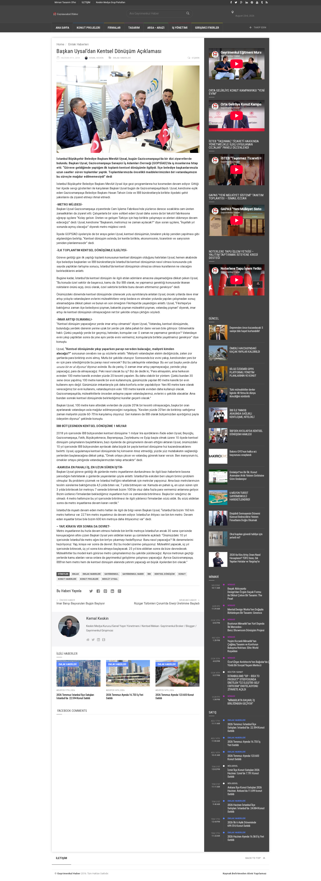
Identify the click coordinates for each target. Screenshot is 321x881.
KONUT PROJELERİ (88, 27)
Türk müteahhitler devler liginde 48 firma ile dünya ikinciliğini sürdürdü (243, 393)
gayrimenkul (111, 574)
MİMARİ (231, 584)
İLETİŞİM (86, 2)
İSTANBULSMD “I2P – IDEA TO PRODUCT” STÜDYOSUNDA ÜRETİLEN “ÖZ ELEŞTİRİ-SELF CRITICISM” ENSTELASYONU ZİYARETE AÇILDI (244, 682)
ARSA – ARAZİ (155, 27)
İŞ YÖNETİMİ (179, 27)
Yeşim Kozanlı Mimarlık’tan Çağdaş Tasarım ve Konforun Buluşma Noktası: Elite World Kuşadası (243, 646)
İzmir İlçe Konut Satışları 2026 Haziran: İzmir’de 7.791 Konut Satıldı (244, 773)
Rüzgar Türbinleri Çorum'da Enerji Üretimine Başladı (167, 603)
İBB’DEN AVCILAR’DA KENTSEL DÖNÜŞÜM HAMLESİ (246, 432)
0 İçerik (196, 58)
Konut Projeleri (89, 579)
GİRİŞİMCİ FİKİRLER (207, 27)
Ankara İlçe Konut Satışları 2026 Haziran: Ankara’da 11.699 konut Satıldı (245, 791)
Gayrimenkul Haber (68, 873)
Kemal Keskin (96, 58)
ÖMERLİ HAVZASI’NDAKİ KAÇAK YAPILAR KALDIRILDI (245, 350)
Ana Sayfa (62, 27)
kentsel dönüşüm (131, 257)
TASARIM (134, 27)
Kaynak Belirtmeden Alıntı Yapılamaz (244, 873)
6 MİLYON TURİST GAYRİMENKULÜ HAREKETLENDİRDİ (240, 496)
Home (60, 44)
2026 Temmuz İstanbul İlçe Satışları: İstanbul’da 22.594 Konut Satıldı (246, 728)
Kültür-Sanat (235, 672)
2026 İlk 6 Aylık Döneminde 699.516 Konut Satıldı (242, 824)
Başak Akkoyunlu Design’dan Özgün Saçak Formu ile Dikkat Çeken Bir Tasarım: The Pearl (245, 593)
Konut (182, 574)
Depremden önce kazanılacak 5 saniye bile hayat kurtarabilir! (246, 329)
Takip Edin (259, 27)
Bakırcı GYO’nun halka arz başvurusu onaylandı (243, 453)
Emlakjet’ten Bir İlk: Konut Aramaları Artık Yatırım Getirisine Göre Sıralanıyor (247, 476)
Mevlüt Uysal (118, 159)
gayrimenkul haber (133, 574)
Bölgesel (233, 766)
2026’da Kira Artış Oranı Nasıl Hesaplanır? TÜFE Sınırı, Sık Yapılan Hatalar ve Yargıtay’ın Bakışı (245, 560)
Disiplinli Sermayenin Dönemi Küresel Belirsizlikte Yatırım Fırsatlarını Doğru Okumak (245, 517)
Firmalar (114, 27)
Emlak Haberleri (78, 44)
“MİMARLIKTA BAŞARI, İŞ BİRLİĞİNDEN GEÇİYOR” (241, 702)
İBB (149, 574)
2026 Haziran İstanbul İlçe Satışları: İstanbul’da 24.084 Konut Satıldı (246, 808)
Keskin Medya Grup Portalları (110, 2)
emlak (75, 574)
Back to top (253, 858)
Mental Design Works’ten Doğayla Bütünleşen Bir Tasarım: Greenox (245, 611)
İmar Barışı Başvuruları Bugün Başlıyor (80, 603)
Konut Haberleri (67, 579)
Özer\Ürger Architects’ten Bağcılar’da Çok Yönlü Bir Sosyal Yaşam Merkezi (250, 663)
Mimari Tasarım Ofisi (65, 2)
